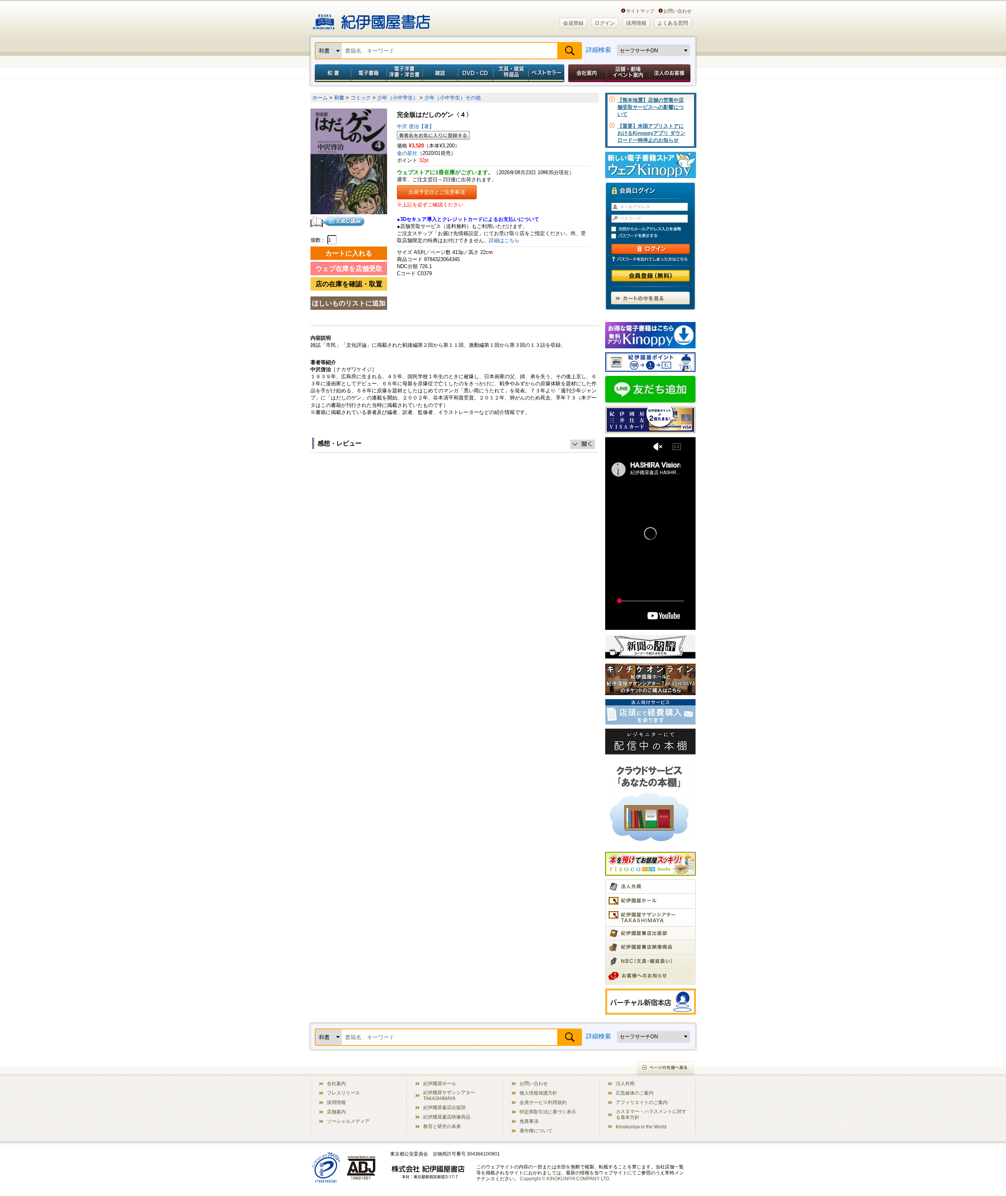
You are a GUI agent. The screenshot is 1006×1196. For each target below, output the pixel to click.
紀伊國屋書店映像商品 (446, 1116)
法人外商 (625, 1083)
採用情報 (636, 23)
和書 (331, 73)
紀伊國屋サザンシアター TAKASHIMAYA (449, 1095)
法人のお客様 (670, 73)
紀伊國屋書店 (371, 19)
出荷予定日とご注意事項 (437, 192)
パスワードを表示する (654, 236)
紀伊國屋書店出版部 (444, 1107)
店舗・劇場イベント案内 (628, 73)
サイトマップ (640, 10)
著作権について (536, 1130)
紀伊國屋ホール (439, 1083)
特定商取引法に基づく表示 (548, 1111)
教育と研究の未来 (442, 1126)
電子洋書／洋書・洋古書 (404, 73)
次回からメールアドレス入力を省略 (654, 229)
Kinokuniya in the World (641, 1126)
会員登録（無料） (650, 276)
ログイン (605, 23)
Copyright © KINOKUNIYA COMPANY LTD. (565, 1178)
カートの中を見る (650, 298)
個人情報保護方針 (538, 1092)
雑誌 (440, 73)
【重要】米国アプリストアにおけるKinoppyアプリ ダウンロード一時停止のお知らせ (651, 133)
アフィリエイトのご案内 (642, 1102)
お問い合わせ (677, 10)
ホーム (320, 98)
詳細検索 (598, 49)
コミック (361, 98)
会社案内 (586, 73)
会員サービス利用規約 (543, 1102)
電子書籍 (368, 73)
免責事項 (529, 1121)
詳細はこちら (504, 240)
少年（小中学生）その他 (452, 98)
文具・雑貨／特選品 (511, 73)
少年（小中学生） (397, 98)
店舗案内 (336, 1111)
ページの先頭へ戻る (666, 1068)
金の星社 (407, 153)
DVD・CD (475, 73)
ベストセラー (547, 73)
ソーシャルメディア (348, 1121)
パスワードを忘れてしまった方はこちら (650, 259)
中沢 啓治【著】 (415, 126)
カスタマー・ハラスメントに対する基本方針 (651, 1114)
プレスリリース (343, 1092)
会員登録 (573, 23)
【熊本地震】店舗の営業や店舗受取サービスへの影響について (650, 107)
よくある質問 (672, 23)
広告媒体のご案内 (635, 1092)
